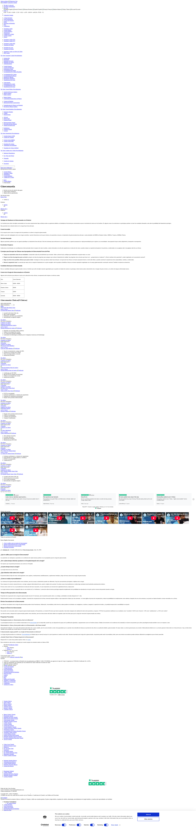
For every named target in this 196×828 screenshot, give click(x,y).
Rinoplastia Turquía (8, 716)
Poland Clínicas (7, 705)
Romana (30, 9)
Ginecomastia (7, 82)
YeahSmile (6, 750)
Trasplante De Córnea (9, 144)
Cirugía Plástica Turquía (9, 733)
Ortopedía (6, 158)
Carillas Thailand (8, 772)
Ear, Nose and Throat (9, 155)
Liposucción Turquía (9, 725)
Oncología (6, 163)
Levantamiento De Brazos (10, 75)
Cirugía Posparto (8, 66)
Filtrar (2, 306)
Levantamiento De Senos (10, 70)
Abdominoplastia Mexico (10, 762)
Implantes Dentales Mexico (10, 760)
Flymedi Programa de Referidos (11, 672)
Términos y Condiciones (10, 680)
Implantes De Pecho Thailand (11, 774)
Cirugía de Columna (8, 161)
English (11, 9)
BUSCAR (3, 167)
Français (50, 9)
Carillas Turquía (7, 722)
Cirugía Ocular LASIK (9, 136)
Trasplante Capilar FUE (9, 39)
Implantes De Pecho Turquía (10, 717)
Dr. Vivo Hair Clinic (9, 748)
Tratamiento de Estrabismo (10, 145)
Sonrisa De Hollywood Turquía (11, 735)
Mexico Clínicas (8, 704)
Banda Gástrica (7, 97)
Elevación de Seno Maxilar (10, 124)
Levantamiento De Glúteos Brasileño (13, 71)
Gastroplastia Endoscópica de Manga (13, 98)
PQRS (5, 22)
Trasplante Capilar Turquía (10, 732)
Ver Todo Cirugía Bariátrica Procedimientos (11, 109)
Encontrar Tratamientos (9, 6)
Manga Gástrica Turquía (9, 714)
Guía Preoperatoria (8, 19)
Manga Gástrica (7, 93)
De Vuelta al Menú (11, 803)
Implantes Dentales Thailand (10, 775)
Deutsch (20, 9)
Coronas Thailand (8, 776)
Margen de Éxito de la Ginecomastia (12, 546)
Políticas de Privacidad (9, 679)
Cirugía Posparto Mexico (10, 763)
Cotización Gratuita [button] (12, 2)
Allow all (148, 814)
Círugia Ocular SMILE (9, 140)
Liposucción (7, 58)
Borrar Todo (4, 197)
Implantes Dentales (8, 112)
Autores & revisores (8, 670)
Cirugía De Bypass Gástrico (10, 92)
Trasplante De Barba (9, 45)
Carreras (6, 675)
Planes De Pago (7, 673)
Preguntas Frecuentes (9, 547)
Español (40, 9)
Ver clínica (3, 319)
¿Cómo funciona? (8, 17)
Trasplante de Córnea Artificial (11, 148)
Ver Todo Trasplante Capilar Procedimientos (11, 55)
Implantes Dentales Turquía (10, 721)
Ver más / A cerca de (9, 5)
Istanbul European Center (10, 745)
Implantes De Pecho (8, 61)
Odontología (7, 33)
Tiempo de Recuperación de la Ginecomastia (14, 544)
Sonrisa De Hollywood (9, 125)
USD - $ (10, 12)
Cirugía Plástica (7, 30)
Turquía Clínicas (8, 701)
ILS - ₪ (23, 12)
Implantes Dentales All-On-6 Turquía (13, 736)
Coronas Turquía (8, 724)
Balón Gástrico (7, 94)
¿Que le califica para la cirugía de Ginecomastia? (15, 543)
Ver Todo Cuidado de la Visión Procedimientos (12, 150)
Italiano (59, 9)
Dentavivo (6, 747)
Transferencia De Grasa (9, 80)
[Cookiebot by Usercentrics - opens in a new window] (45, 825)
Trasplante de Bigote (9, 49)
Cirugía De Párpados (9, 67)
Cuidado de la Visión (9, 34)
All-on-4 (6, 117)
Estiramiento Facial (8, 69)
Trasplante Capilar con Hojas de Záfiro (13, 51)
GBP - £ (15, 12)
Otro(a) (5, 37)
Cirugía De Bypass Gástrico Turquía (12, 728)
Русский (78, 9)
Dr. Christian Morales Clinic (10, 752)
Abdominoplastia (8, 63)
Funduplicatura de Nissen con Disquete (13, 105)
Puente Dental (7, 114)
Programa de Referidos (9, 23)
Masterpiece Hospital (9, 754)
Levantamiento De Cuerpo (10, 74)
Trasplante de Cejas (8, 47)
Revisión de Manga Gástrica (10, 106)
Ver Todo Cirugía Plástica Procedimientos (11, 89)
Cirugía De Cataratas (9, 137)
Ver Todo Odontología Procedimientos (10, 133)
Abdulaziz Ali (6, 550)
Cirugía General (7, 35)
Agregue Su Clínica (8, 684)
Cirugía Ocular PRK (9, 141)
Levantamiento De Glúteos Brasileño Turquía (15, 731)
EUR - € (6, 10)
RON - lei (31, 12)
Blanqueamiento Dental (9, 122)
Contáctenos (7, 26)
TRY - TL (41, 12)
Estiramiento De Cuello (9, 84)
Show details (114, 825)
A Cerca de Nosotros (9, 20)
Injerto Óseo (7, 118)
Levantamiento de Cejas (9, 85)
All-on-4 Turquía (8, 739)
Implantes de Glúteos (9, 62)
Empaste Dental (7, 120)
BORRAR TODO (13, 644)
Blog (5, 24)
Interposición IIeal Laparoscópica (12, 102)
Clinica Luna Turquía (9, 744)
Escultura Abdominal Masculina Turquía (13, 738)
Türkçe (68, 9)
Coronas (6, 130)
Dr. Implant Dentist (8, 751)
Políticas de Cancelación (9, 681)
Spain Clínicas (7, 702)
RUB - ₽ (36, 12)
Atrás (8, 647)
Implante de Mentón (8, 77)
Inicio (5, 180)
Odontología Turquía (9, 729)
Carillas (5, 113)
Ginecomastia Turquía (9, 720)
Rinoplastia (6, 59)
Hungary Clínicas (8, 708)
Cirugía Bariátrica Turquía (10, 727)
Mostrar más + (4, 208)
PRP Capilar (7, 53)
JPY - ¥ (27, 12)
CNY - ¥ (19, 12)
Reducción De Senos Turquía (11, 718)
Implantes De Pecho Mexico (10, 764)
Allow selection (148, 819)
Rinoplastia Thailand (9, 771)
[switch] (79, 825)
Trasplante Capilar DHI (9, 43)
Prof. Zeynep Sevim (28, 550)
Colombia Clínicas (8, 709)
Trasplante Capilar (8, 28)
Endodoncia (6, 128)
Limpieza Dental (8, 129)
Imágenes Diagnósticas (9, 153)
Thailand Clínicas (8, 706)
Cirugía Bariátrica (8, 31)
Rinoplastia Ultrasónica (9, 78)
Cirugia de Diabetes (8, 101)
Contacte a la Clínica (6, 322)
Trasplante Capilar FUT (9, 41)
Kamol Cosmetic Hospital (10, 755)
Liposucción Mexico (9, 766)
